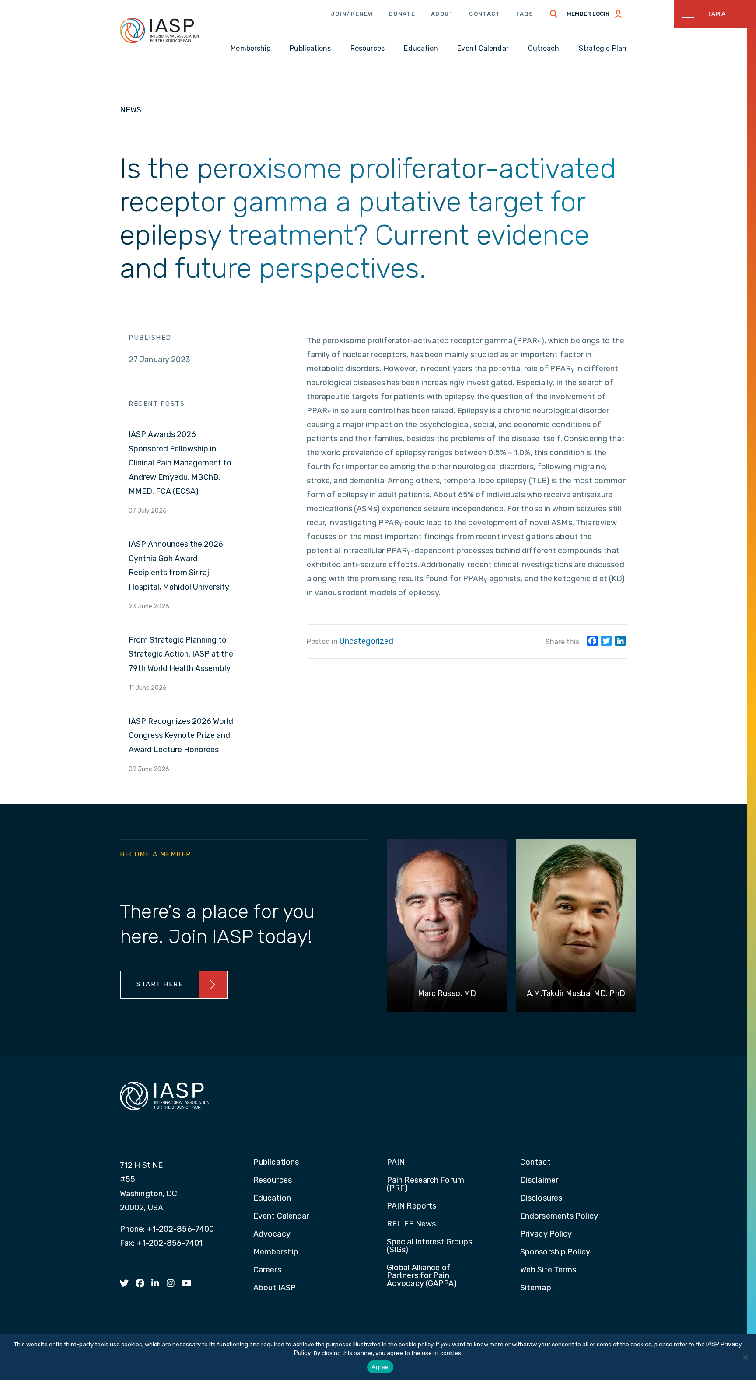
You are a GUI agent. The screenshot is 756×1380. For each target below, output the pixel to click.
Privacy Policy (546, 1234)
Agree (379, 1366)
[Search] (554, 14)
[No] (745, 1356)
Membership (275, 1252)
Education (272, 1198)
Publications (276, 1162)
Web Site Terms (548, 1270)
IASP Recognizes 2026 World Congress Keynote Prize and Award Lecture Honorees (181, 735)
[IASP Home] (159, 30)
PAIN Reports (411, 1206)
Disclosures (541, 1198)
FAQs (525, 13)
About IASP (274, 1288)
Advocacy (271, 1234)
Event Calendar (281, 1216)
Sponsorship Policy (555, 1252)
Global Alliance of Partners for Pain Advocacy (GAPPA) (422, 1276)
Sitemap (535, 1288)
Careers (267, 1270)
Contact (484, 13)
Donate (402, 13)
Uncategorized (366, 641)
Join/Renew (352, 13)
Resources (272, 1180)
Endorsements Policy (559, 1216)
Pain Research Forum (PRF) (425, 1184)
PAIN (396, 1162)
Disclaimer (539, 1180)
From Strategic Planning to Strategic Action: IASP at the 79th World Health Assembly (181, 654)
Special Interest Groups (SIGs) (429, 1246)
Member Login (588, 13)
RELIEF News (411, 1224)
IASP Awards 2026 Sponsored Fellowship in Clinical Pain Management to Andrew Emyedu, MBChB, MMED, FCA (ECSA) (180, 463)
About (442, 13)
